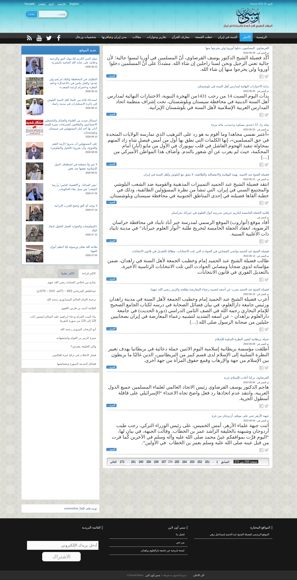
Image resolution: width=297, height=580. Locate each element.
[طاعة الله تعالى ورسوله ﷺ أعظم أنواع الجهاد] (34, 253)
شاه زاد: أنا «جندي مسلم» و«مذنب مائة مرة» (240, 124)
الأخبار (247, 37)
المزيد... (111, 76)
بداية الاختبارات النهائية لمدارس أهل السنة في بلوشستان (233, 86)
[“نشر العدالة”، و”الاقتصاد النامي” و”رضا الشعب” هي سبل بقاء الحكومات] (34, 192)
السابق (225, 461)
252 (199, 461)
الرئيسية (261, 37)
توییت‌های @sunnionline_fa (80, 508)
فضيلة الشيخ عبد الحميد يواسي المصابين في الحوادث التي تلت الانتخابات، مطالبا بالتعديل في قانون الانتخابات (200, 251)
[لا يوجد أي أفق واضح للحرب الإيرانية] (34, 212)
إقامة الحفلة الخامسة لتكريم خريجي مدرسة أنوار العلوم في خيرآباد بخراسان (220, 212)
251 (207, 461)
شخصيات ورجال (85, 37)
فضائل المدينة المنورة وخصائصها (76, 363)
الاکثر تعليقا (67, 273)
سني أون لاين (152, 575)
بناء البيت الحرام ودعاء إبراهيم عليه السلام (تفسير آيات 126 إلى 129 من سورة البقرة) (63, 318)
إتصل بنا (180, 534)
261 (133, 461)
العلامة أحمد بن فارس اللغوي (78, 308)
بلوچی (41, 3)
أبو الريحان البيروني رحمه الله (78, 329)
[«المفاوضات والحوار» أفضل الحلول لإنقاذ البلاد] (34, 233)
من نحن (180, 542)
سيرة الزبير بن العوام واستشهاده (76, 338)
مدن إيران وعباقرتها (114, 37)
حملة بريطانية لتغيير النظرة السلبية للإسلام (242, 339)
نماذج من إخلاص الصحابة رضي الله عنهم (72, 282)
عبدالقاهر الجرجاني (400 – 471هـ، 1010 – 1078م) (66, 291)
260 (141, 461)
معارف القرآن (181, 37)
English (74, 3)
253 (192, 461)
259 (148, 461)
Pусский (29, 3)
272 (122, 461)
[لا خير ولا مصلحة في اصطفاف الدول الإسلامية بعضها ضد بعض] (34, 171)
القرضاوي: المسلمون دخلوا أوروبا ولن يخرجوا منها (237, 48)
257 (164, 461)
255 (177, 461)
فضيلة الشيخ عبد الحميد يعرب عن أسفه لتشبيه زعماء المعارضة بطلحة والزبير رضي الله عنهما (210, 289)
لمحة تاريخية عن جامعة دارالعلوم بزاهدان (162, 550)
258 (156, 461)
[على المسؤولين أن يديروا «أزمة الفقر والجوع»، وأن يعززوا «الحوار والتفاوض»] (34, 150)
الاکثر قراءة (89, 273)
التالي (113, 461)
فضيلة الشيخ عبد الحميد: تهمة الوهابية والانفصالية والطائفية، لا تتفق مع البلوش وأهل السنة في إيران (206, 174)
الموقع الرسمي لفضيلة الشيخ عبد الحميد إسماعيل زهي (239, 534)
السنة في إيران (227, 37)
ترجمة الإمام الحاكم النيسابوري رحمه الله (71, 299)
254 (184, 461)
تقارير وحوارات (156, 37)
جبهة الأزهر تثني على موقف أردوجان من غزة (240, 416)
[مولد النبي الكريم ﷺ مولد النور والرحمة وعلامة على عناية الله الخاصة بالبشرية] (34, 65)
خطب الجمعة (203, 37)
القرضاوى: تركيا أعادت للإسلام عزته (246, 377)
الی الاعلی (198, 575)
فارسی (61, 3)
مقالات (136, 37)
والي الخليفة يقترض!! (83, 346)
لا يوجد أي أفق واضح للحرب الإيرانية (75, 205)
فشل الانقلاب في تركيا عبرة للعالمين (74, 355)
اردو (51, 3)
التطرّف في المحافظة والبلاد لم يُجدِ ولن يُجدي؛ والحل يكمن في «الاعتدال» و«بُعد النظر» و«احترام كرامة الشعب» (73, 83)
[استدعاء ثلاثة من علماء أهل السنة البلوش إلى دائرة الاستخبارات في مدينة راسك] (34, 106)
